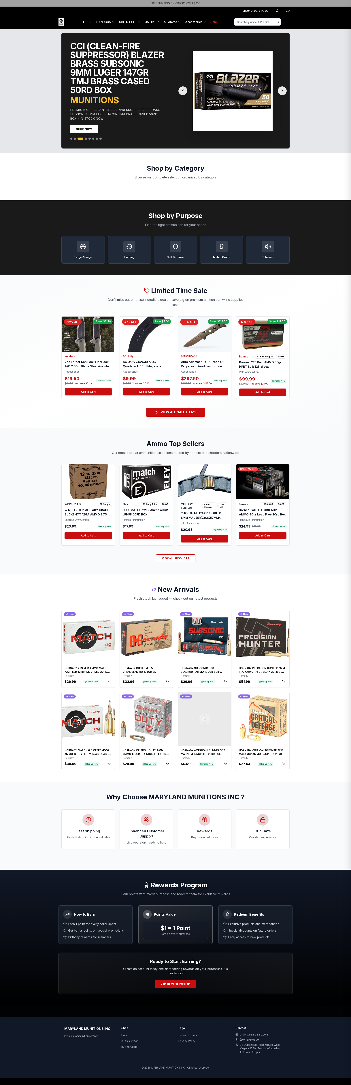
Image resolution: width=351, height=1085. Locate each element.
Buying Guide (129, 1042)
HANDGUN (103, 22)
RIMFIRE (150, 22)
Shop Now (84, 124)
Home (125, 1030)
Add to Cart (88, 387)
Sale (213, 22)
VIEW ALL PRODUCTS (175, 553)
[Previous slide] (182, 88)
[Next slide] (282, 88)
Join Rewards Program (175, 979)
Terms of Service (188, 1030)
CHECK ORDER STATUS (255, 10)
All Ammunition (129, 1036)
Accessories (193, 22)
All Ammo (170, 22)
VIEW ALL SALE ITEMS (179, 408)
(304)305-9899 (249, 1035)
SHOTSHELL (127, 22)
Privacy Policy (186, 1036)
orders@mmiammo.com (254, 1030)
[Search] (277, 21)
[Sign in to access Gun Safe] (288, 22)
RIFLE (84, 22)
